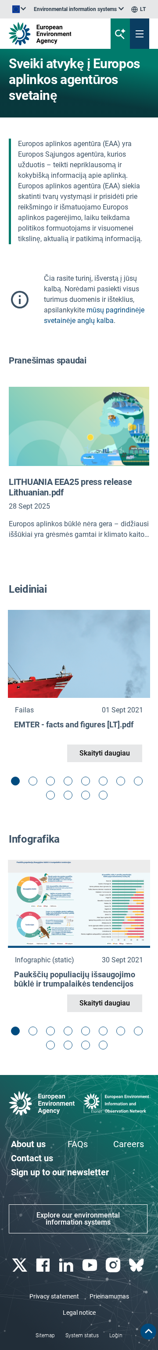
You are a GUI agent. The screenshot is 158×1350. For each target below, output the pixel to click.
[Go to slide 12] (105, 797)
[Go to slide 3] (52, 783)
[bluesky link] (137, 1265)
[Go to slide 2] (35, 783)
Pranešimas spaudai (47, 360)
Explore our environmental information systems (78, 1218)
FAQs (78, 1144)
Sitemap (45, 1335)
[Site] (53, 33)
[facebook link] (43, 1265)
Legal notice (79, 1312)
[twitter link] (20, 1265)
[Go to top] (148, 1331)
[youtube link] (90, 1265)
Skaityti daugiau (104, 753)
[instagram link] (114, 1265)
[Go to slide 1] (17, 783)
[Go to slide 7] (122, 783)
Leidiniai (28, 589)
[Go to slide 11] (87, 797)
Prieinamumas (109, 1296)
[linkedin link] (67, 1265)
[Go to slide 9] (52, 797)
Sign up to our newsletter (60, 1172)
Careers (128, 1144)
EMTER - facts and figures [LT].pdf (73, 724)
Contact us (32, 1158)
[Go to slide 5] (87, 783)
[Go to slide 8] (140, 783)
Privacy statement (54, 1296)
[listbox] (78, 9)
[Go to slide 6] (105, 783)
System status (82, 1335)
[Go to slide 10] (70, 797)
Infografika (34, 839)
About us (28, 1144)
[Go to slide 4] (70, 783)
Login (115, 1335)
